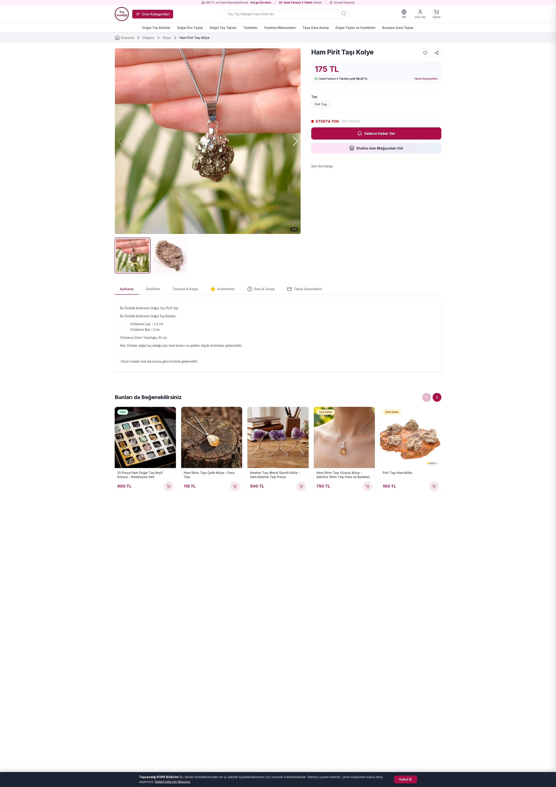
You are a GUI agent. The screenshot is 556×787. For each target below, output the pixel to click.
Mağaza (148, 37)
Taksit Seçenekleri (426, 78)
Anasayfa (127, 37)
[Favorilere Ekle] (425, 53)
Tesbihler (250, 28)
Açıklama (127, 289)
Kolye (167, 37)
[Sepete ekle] (168, 486)
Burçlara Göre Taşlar (398, 28)
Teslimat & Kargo (185, 289)
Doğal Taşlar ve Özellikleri (356, 28)
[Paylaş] (436, 53)
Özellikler (153, 289)
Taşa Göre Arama (316, 28)
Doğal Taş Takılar (223, 28)
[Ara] (343, 13)
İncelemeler (226, 289)
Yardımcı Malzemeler (280, 28)
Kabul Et (405, 779)
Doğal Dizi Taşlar (190, 28)
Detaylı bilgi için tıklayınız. (173, 782)
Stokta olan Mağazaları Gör (380, 148)
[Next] (437, 397)
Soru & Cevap (264, 289)
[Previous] (426, 397)
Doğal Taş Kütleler (156, 28)
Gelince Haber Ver (379, 133)
